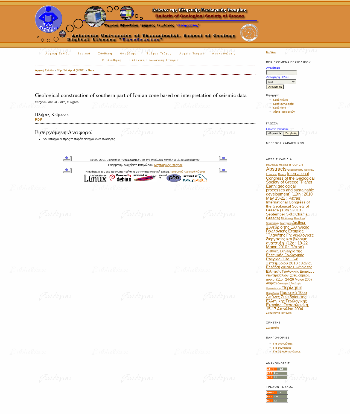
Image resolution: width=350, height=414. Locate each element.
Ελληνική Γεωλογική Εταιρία (154, 60)
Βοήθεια (271, 52)
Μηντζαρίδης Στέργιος (168, 165)
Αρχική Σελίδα (57, 53)
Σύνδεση (105, 53)
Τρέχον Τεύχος (159, 53)
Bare (91, 70)
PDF (39, 119)
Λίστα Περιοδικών (284, 111)
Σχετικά (84, 53)
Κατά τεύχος (280, 99)
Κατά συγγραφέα (283, 103)
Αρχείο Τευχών (192, 53)
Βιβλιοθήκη (112, 60)
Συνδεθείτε (272, 327)
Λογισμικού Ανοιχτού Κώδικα (187, 171)
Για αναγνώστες (283, 343)
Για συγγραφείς (282, 347)
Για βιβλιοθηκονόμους (287, 351)
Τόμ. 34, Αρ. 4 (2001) (70, 70)
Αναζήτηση (129, 53)
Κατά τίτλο (279, 107)
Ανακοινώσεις (224, 53)
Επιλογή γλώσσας (277, 128)
